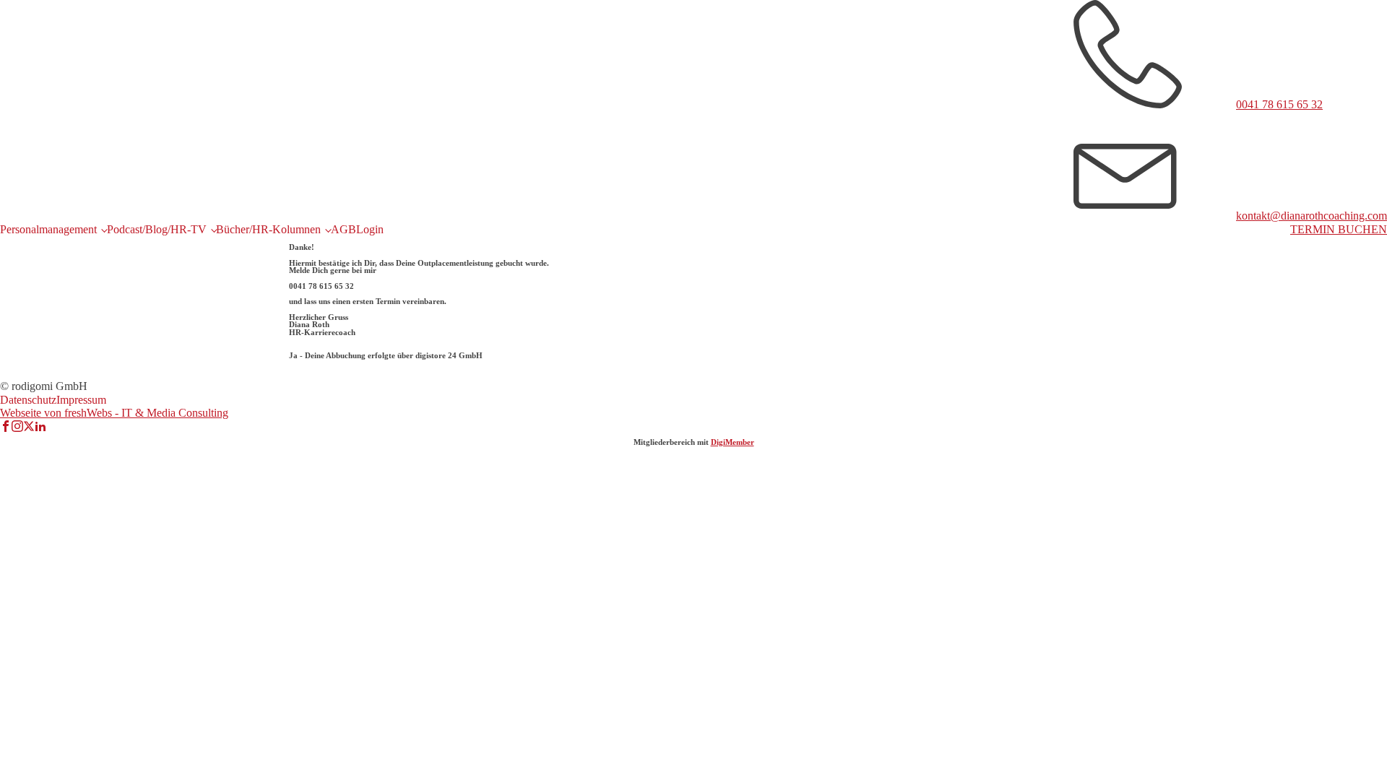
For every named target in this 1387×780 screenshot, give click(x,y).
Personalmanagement (48, 229)
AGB (343, 229)
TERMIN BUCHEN (1338, 229)
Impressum (81, 400)
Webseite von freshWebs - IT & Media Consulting (114, 413)
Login (370, 229)
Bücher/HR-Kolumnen (268, 229)
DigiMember (732, 442)
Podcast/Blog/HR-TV (157, 229)
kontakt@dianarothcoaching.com (1311, 215)
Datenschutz (28, 400)
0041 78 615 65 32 (1279, 104)
